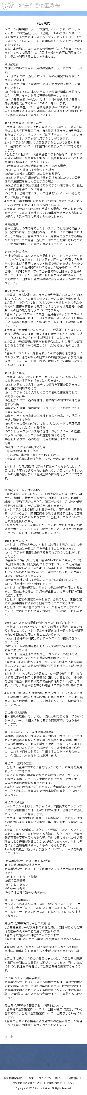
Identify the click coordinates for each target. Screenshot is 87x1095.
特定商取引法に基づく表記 (27, 1083)
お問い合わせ (54, 1083)
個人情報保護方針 (14, 1078)
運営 (31, 1078)
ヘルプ (71, 1083)
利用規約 (73, 1078)
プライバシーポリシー (51, 1078)
